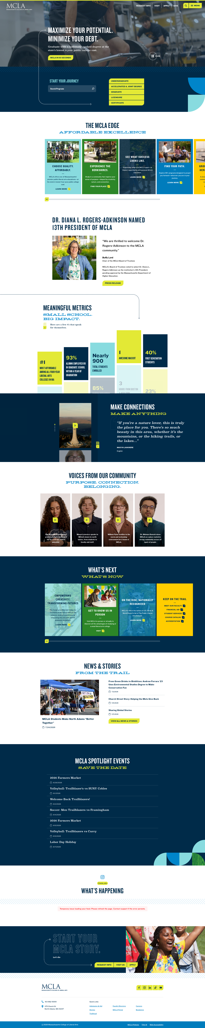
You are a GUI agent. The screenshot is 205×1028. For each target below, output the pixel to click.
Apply (166, 6)
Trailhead (93, 1014)
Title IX (144, 1025)
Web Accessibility (156, 1025)
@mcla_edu (102, 883)
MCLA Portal (118, 1010)
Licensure (116, 97)
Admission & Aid (95, 1006)
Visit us (120, 965)
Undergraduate (120, 81)
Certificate (117, 103)
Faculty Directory (119, 1006)
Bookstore (140, 1010)
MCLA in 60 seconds (60, 58)
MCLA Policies (133, 1025)
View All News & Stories (124, 721)
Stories (92, 1010)
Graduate (116, 92)
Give (175, 6)
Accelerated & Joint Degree (126, 86)
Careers (139, 1006)
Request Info (143, 6)
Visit (157, 6)
